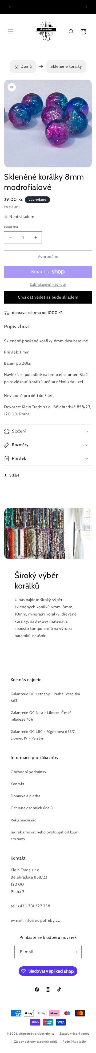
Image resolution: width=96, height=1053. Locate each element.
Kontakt (17, 783)
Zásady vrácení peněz (74, 1033)
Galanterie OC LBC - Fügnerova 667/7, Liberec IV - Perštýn (43, 735)
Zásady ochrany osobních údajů (36, 1041)
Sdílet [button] (14, 475)
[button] (11, 32)
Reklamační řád (24, 820)
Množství (11, 227)
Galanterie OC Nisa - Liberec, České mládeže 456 (41, 716)
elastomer (68, 374)
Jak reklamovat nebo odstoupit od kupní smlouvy (45, 835)
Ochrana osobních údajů (32, 807)
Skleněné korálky (66, 66)
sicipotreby (26, 1033)
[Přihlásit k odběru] (75, 952)
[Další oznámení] (86, 7)
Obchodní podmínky (28, 771)
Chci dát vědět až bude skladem (48, 297)
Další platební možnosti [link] (48, 285)
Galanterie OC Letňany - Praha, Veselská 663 (45, 697)
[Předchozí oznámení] (10, 7)
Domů (26, 66)
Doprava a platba (26, 795)
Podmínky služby (75, 1041)
